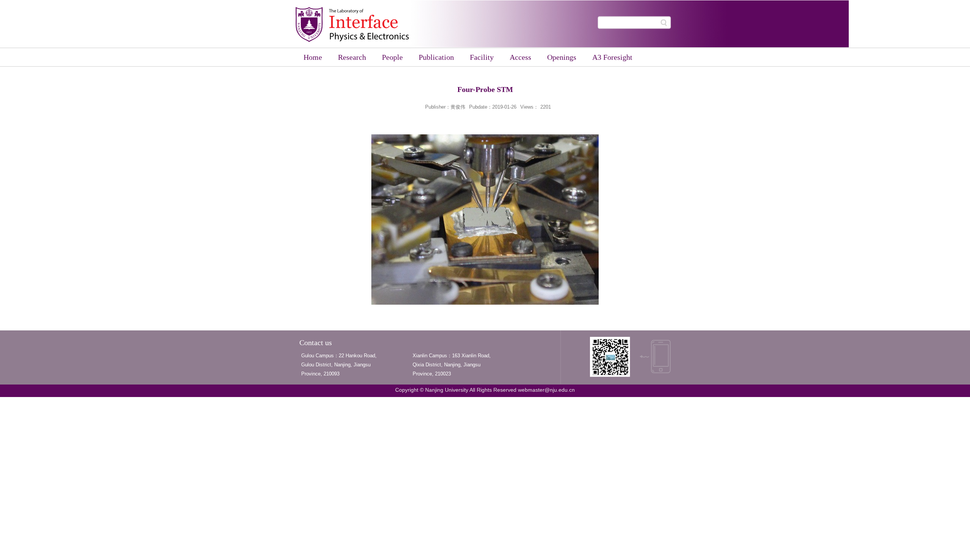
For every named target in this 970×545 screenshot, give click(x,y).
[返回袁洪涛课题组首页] (352, 40)
